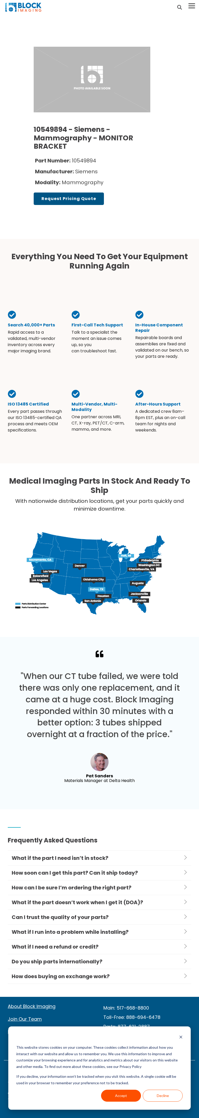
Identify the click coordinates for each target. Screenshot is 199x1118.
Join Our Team (25, 1019)
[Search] (179, 7)
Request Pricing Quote (68, 199)
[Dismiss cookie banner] (181, 1037)
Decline (163, 1095)
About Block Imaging (31, 1006)
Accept (121, 1095)
